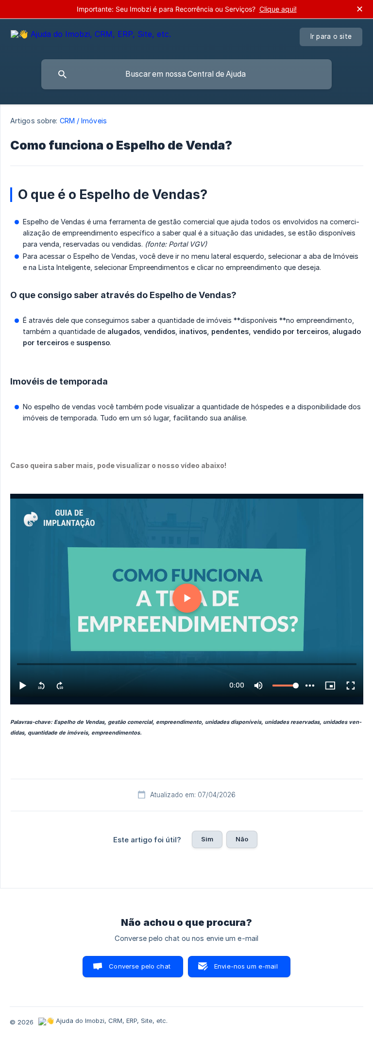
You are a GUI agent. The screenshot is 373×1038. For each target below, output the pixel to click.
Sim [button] (207, 839)
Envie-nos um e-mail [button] (246, 966)
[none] (91, 36)
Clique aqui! (278, 9)
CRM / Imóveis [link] (83, 121)
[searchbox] (186, 74)
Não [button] (242, 839)
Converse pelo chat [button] (139, 966)
